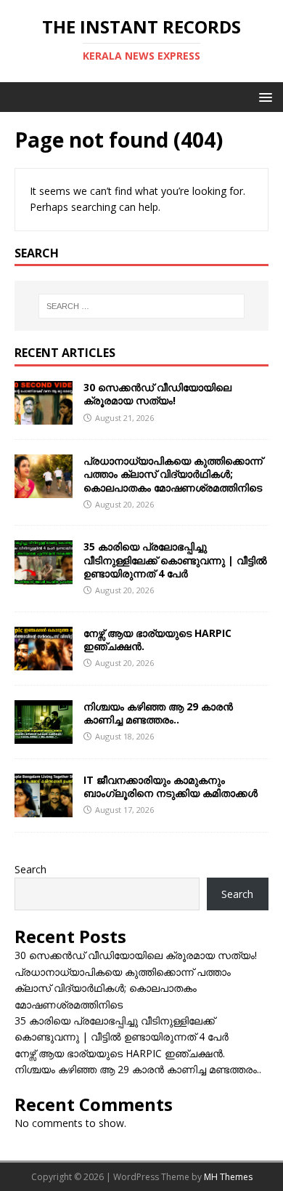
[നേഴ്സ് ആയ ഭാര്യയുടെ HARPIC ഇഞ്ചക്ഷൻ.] (44, 661)
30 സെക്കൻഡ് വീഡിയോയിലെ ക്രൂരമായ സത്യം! (157, 393)
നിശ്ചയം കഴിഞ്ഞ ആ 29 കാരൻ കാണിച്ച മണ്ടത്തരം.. (158, 712)
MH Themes (228, 1177)
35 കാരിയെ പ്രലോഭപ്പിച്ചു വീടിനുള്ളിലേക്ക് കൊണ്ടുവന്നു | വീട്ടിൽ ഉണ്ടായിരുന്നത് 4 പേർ (175, 560)
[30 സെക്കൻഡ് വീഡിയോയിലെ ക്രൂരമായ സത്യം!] (44, 416)
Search (30, 869)
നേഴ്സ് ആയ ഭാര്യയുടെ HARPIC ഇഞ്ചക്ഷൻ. (157, 639)
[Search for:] (142, 306)
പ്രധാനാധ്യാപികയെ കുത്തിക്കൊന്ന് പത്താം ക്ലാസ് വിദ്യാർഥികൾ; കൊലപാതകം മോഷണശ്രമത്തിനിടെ (173, 474)
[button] (263, 96)
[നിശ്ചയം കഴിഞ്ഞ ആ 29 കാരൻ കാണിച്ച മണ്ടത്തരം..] (44, 735)
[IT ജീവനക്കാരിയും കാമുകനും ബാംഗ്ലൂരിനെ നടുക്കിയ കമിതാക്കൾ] (44, 808)
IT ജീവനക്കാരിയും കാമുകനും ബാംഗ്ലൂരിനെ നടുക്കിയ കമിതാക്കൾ (170, 786)
